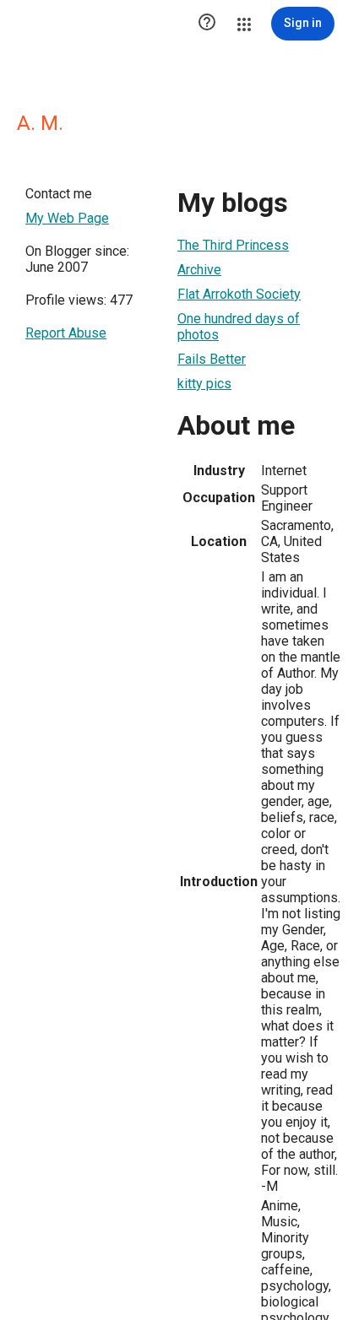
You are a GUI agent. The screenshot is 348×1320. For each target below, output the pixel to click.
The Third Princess (233, 245)
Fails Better (211, 359)
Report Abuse (65, 333)
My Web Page (67, 218)
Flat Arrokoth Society (239, 294)
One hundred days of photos (238, 327)
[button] (207, 23)
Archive (199, 270)
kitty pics (204, 384)
